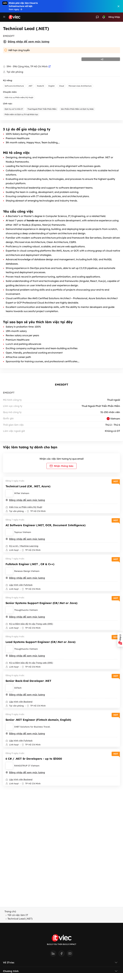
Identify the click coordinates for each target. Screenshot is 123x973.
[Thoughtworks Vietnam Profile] (9, 610)
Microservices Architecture (80, 86)
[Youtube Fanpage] (70, 954)
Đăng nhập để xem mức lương (28, 41)
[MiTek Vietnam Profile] (9, 493)
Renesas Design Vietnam (26, 571)
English (51, 86)
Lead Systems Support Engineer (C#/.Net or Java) (40, 642)
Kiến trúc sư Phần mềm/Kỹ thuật (19, 97)
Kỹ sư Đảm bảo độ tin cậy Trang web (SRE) (31, 623)
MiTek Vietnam (21, 493)
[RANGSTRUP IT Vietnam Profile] (9, 765)
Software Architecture (14, 86)
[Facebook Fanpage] (62, 954)
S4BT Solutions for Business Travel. (32, 726)
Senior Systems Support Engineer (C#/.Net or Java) (41, 603)
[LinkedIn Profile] (54, 954)
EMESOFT (61, 384)
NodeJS (40, 86)
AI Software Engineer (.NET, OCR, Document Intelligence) (46, 525)
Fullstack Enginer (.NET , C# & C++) (30, 564)
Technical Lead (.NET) (20, 918)
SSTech (17, 687)
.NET (30, 86)
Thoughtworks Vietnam (26, 610)
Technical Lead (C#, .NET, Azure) (28, 486)
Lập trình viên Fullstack (21, 585)
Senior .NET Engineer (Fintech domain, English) (38, 719)
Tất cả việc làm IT (18, 915)
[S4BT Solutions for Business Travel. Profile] (9, 727)
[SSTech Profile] (9, 688)
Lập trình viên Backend (20, 701)
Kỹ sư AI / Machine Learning (23, 546)
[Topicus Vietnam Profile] (9, 532)
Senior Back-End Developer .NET (28, 681)
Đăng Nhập (114, 17)
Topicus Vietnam (22, 532)
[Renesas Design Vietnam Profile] (9, 571)
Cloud (61, 86)
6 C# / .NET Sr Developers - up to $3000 (34, 758)
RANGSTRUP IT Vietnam (26, 765)
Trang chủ (10, 911)
